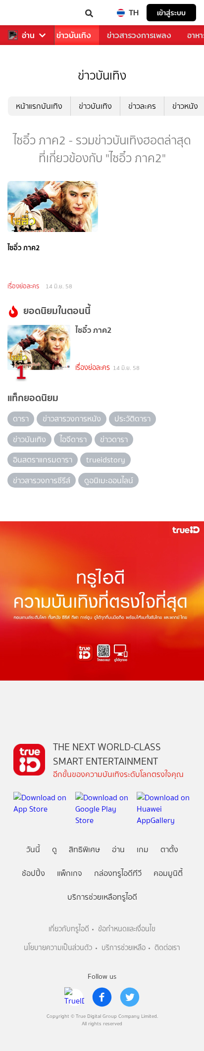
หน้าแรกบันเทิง (39, 106)
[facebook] (102, 997)
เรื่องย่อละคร (23, 286)
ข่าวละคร (142, 106)
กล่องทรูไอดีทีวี (118, 873)
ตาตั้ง (169, 849)
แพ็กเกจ (69, 873)
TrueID (28, 12)
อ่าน (28, 35)
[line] (74, 997)
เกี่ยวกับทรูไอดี (69, 929)
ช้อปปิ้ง (33, 873)
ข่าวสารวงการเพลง (139, 35)
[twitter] (130, 997)
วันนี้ (33, 849)
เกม (143, 849)
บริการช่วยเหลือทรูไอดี (102, 897)
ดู (54, 849)
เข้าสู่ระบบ (171, 12)
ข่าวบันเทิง (73, 35)
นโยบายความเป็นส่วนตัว (58, 948)
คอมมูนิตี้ (168, 873)
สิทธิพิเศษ (84, 849)
